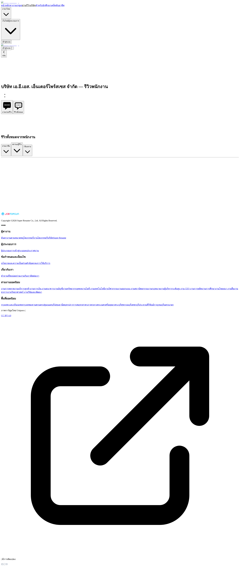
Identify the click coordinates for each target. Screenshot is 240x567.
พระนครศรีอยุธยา (106, 305)
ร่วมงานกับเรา (23, 276)
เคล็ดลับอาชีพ (57, 5)
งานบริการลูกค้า (22, 288)
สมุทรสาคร (82, 305)
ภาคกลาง (92, 305)
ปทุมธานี (58, 305)
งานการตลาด (7, 288)
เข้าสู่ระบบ (6, 42)
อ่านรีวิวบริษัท (29, 5)
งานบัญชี (58, 288)
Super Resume (59, 238)
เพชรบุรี (135, 305)
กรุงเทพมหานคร (31, 305)
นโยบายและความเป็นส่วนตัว (15, 263)
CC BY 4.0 (6, 315)
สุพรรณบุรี (126, 305)
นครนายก (169, 305)
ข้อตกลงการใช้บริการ (39, 263)
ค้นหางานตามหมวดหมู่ (12, 238)
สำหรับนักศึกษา (43, 5)
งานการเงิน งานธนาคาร (42, 288)
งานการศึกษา (208, 288)
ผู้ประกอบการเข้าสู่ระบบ (12, 250)
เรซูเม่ (19, 5)
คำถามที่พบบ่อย (9, 276)
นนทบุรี (50, 305)
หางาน (13, 5)
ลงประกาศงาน (31, 250)
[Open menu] (13, 48)
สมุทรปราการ (70, 305)
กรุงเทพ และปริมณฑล (12, 305)
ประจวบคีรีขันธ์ (146, 305)
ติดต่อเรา (34, 276)
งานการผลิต (196, 288)
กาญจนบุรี (159, 305)
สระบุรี (118, 305)
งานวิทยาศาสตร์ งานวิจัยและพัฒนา (25, 292)
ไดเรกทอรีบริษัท (45, 238)
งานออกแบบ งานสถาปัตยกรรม (133, 288)
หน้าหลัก (5, 5)
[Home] (10, 2)
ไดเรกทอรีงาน (31, 238)
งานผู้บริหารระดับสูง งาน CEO (175, 288)
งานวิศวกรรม (111, 288)
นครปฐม (43, 305)
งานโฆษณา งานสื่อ (224, 288)
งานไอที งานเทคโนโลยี (93, 288)
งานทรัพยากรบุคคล (72, 288)
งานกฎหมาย (154, 288)
